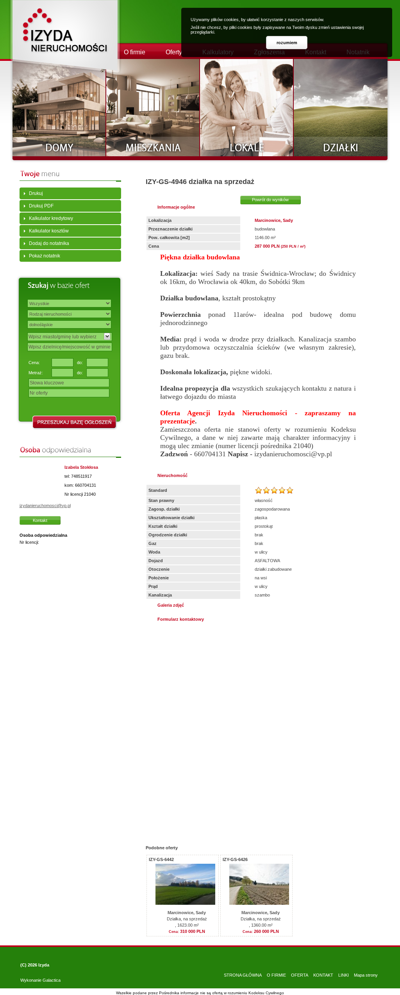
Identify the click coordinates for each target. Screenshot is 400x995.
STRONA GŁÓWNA (243, 975)
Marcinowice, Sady (187, 912)
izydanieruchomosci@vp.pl (45, 505)
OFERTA (299, 975)
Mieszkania (153, 107)
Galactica (52, 980)
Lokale (247, 107)
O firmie (134, 52)
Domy (59, 107)
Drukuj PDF (41, 206)
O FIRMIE (276, 975)
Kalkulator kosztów (49, 231)
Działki (341, 107)
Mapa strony (366, 975)
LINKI (343, 975)
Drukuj (36, 193)
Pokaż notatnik (44, 256)
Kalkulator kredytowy (51, 218)
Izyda (43, 965)
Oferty (174, 52)
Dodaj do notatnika (49, 243)
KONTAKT (323, 975)
